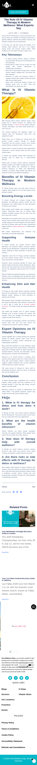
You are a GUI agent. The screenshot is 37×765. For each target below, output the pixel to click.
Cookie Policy (8, 735)
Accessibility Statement (12, 741)
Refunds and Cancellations (13, 747)
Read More (5, 552)
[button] (32, 5)
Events (5, 710)
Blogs (4, 689)
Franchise (6, 705)
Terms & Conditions (10, 729)
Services (5, 694)
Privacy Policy (8, 723)
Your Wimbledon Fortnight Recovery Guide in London (16, 532)
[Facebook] (10, 678)
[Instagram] (16, 678)
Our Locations (8, 700)
